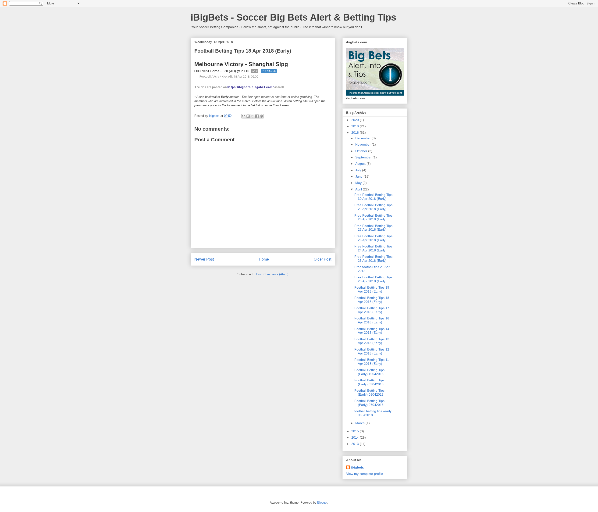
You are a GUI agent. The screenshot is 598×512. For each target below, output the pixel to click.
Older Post (322, 259)
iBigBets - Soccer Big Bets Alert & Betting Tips (293, 17)
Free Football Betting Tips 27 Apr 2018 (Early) (373, 228)
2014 (355, 437)
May (359, 183)
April (359, 189)
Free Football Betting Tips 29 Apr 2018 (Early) (373, 207)
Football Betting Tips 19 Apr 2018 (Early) (371, 289)
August (361, 163)
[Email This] (243, 116)
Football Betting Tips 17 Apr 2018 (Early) (371, 310)
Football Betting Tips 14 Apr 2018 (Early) (371, 331)
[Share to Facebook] (257, 116)
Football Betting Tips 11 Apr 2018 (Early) (371, 361)
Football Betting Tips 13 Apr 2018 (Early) (371, 341)
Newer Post (204, 259)
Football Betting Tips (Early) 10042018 (369, 372)
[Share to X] (252, 116)
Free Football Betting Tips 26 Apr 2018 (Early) (373, 238)
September (364, 157)
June (359, 176)
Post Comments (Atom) (272, 274)
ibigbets (357, 467)
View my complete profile (364, 474)
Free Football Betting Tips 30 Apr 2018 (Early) (373, 197)
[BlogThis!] (248, 116)
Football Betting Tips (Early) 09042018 (369, 382)
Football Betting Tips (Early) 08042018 (369, 392)
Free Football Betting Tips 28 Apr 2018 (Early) (373, 217)
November (363, 144)
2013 (355, 444)
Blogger (322, 502)
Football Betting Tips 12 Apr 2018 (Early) (371, 351)
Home (264, 259)
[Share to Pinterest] (261, 116)
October (361, 151)
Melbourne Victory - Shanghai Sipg (241, 64)
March (360, 423)
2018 (355, 132)
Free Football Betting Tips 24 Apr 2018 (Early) (373, 248)
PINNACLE (269, 71)
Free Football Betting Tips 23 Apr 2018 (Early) (373, 258)
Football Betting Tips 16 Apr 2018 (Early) (371, 320)
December (363, 138)
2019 (355, 126)
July (358, 170)
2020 (355, 120)
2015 (355, 431)
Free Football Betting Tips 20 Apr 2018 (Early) (373, 279)
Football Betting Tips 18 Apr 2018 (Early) (371, 300)
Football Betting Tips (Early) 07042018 (369, 403)
